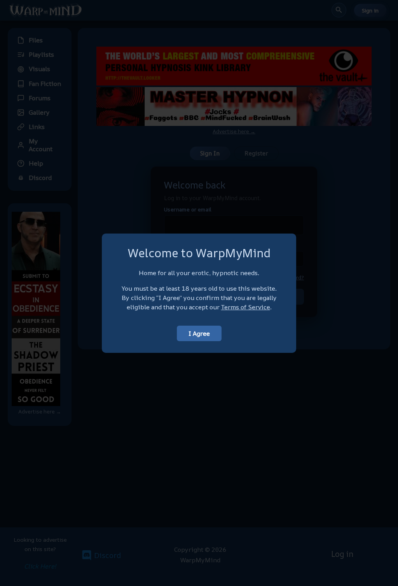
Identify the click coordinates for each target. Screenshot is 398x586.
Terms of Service (245, 307)
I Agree (199, 333)
